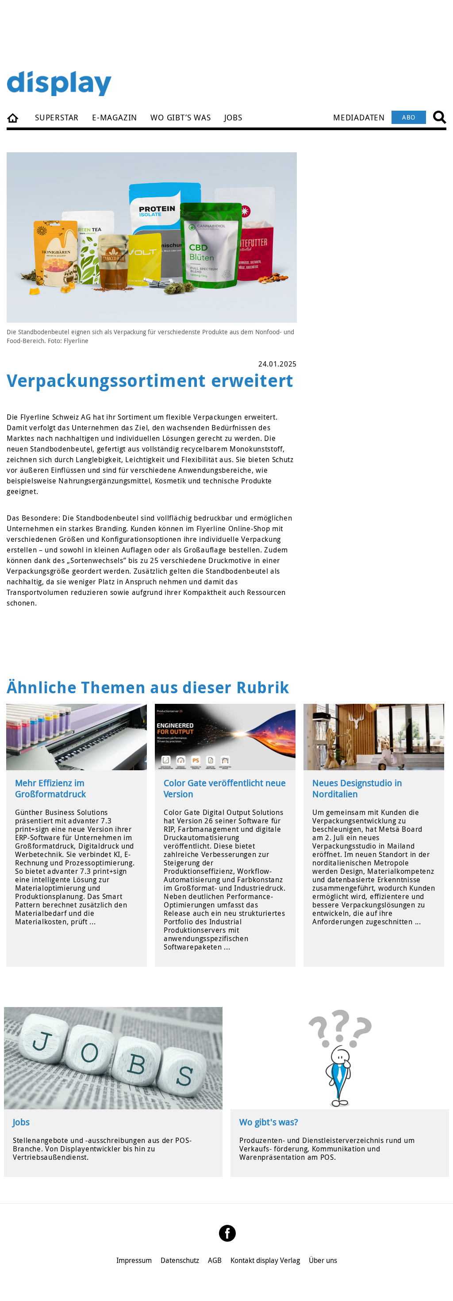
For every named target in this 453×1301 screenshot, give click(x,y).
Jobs (233, 117)
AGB (215, 1260)
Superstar (57, 117)
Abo (408, 117)
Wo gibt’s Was (180, 117)
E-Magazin (114, 117)
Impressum (134, 1260)
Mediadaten (359, 117)
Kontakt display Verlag (265, 1260)
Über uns (323, 1260)
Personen (13, 117)
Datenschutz (180, 1260)
